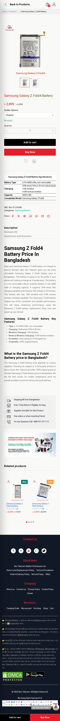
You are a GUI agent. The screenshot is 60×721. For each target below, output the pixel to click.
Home (4, 12)
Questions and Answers (18, 236)
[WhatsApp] (36, 550)
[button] (26, 522)
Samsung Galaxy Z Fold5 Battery (14, 505)
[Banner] (30, 444)
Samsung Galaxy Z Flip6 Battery (40, 505)
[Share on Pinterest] (24, 216)
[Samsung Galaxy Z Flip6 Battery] (43, 490)
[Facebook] (13, 550)
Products (12, 12)
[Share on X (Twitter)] (18, 216)
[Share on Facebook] (12, 216)
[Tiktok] (44, 550)
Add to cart (30, 142)
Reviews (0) (10, 231)
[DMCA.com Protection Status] (12, 676)
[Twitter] (21, 550)
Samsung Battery (22, 210)
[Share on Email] (42, 216)
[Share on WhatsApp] (36, 216)
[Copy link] (48, 216)
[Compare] (34, 161)
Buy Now (30, 152)
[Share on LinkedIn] (30, 216)
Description (11, 227)
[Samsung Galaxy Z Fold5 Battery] (17, 490)
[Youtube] (28, 550)
